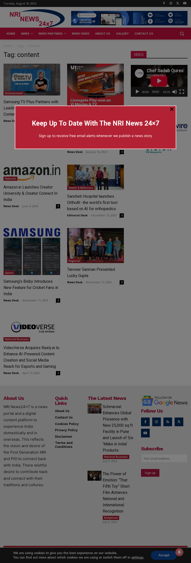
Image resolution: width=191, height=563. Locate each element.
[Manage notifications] (179, 552)
